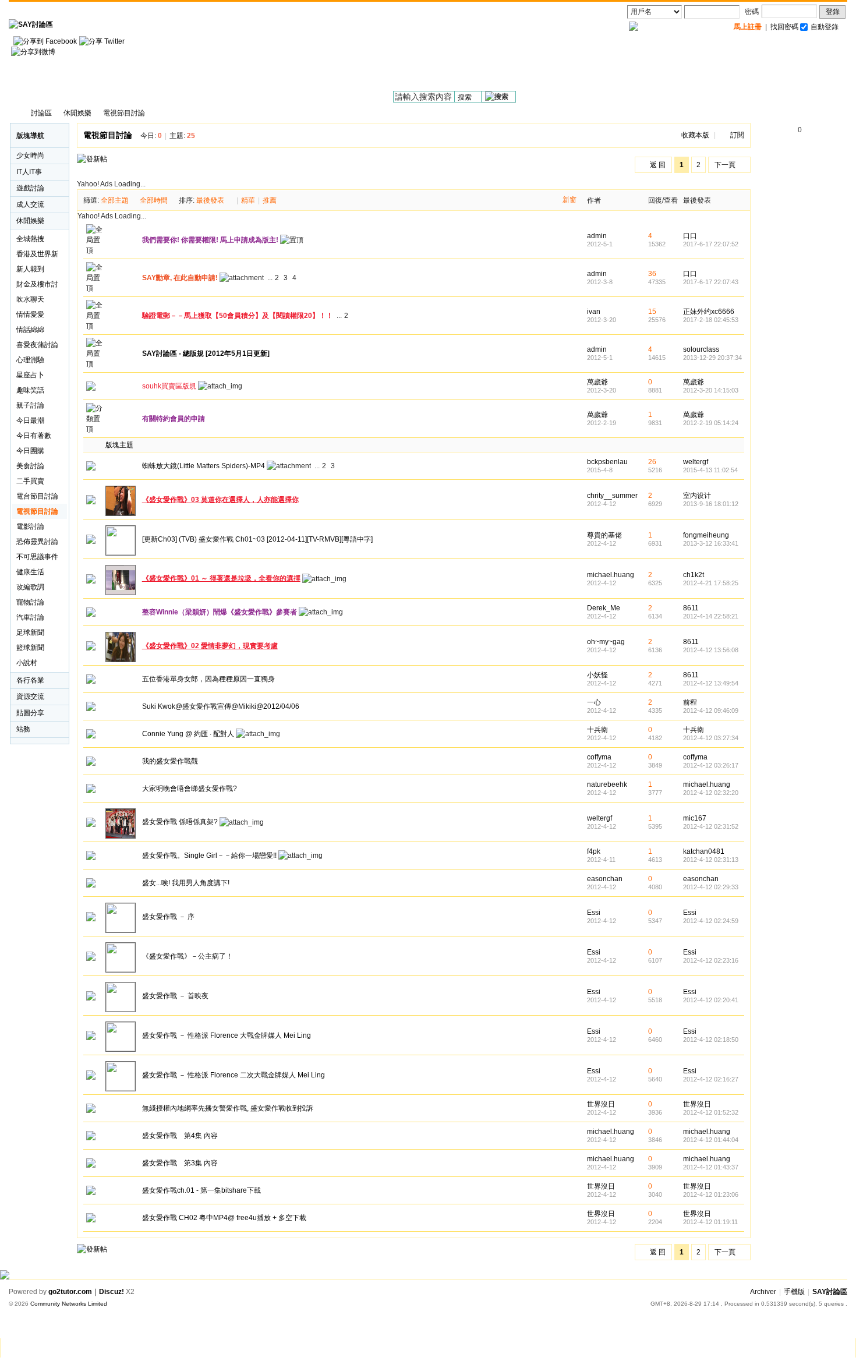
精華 (248, 200)
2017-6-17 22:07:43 (710, 281)
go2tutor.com (70, 1292)
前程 (690, 702)
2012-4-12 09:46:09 (710, 710)
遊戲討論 (30, 188)
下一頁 (724, 165)
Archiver (763, 1292)
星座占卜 (30, 375)
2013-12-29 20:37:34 (712, 357)
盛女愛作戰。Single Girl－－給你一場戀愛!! (209, 855)
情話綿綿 (30, 330)
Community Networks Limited (68, 1303)
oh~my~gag (606, 642)
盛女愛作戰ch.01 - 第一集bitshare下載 (201, 1190)
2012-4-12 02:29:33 (710, 886)
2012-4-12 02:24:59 (710, 920)
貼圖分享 (30, 713)
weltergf (695, 462)
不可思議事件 (37, 557)
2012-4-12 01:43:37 (710, 1167)
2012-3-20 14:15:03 (710, 390)
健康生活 (30, 572)
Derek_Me (603, 608)
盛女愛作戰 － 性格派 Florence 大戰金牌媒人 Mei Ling (226, 1035)
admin (597, 236)
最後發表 (210, 200)
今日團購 (30, 451)
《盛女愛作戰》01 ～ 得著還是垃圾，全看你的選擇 (221, 578)
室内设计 (697, 496)
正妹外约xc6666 (708, 311)
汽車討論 (30, 617)
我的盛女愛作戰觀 (170, 761)
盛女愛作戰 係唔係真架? (180, 822)
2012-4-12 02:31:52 (710, 826)
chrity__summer (612, 496)
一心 (594, 702)
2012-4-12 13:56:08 (710, 649)
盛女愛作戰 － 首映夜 (175, 996)
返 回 (658, 165)
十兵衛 (597, 730)
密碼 (752, 12)
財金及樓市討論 (37, 286)
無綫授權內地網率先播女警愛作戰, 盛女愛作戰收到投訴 (227, 1108)
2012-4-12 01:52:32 (710, 1112)
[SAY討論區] (31, 24)
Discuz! (111, 1292)
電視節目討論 (124, 113)
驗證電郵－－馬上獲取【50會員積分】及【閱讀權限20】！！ (237, 316)
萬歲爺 (597, 382)
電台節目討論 (37, 496)
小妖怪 (597, 675)
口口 (690, 236)
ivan (593, 311)
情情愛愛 (30, 314)
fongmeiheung (706, 535)
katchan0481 (703, 851)
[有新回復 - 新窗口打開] (90, 468)
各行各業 (30, 680)
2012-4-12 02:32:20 (710, 792)
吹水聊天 (30, 299)
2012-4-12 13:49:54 (710, 683)
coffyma (599, 757)
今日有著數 (33, 436)
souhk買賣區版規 (169, 386)
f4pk (593, 851)
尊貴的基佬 (604, 535)
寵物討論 (30, 602)
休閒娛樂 (77, 113)
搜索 (465, 97)
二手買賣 (30, 481)
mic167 (694, 818)
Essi (593, 913)
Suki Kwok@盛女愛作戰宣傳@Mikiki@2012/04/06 (220, 706)
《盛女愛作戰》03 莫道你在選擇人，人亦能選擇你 (220, 500)
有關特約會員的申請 (173, 419)
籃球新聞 (30, 648)
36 (652, 274)
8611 (691, 608)
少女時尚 (30, 155)
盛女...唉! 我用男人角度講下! (185, 883)
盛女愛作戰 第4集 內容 (180, 1136)
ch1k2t (693, 575)
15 (652, 311)
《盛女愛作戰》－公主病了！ (187, 956)
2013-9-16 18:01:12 (710, 503)
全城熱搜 (30, 239)
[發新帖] (92, 159)
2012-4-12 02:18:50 (710, 1039)
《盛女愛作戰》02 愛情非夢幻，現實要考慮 (210, 646)
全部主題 (115, 200)
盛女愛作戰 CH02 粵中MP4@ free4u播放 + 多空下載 (224, 1218)
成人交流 (30, 204)
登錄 (833, 12)
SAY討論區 (14, 113)
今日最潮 (30, 420)
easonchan (604, 879)
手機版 (794, 1292)
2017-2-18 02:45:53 (710, 319)
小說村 (26, 663)
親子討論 (30, 405)
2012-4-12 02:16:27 (710, 1079)
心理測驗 (30, 360)
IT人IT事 (29, 172)
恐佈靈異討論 (37, 542)
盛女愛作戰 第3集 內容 (180, 1163)
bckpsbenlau (607, 462)
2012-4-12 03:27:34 (710, 737)
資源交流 (30, 696)
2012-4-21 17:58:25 (710, 582)
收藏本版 (695, 135)
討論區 (41, 113)
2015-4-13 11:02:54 (710, 469)
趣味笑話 (30, 390)
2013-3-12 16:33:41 (710, 543)
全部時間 (154, 200)
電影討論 (30, 526)
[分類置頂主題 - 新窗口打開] (95, 429)
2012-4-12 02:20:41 (710, 999)
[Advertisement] (635, 64)
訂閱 (737, 135)
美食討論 (30, 466)
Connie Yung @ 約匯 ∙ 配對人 (188, 734)
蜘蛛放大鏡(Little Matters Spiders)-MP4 (203, 466)
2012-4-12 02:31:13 (710, 859)
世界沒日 (601, 1104)
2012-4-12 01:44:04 (710, 1139)
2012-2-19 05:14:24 (710, 422)
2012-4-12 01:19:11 (710, 1221)
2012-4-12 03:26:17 (710, 765)
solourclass (701, 349)
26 (652, 462)
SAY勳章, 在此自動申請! (180, 278)
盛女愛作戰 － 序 (168, 917)
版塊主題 (119, 445)
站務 (23, 729)
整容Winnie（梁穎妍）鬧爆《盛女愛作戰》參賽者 (219, 612)
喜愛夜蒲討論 (37, 345)
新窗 (569, 200)
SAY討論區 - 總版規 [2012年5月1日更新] (206, 353)
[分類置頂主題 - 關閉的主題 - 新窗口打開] (90, 388)
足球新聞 (30, 632)
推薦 (270, 200)
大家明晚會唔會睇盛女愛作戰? (189, 788)
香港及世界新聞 (37, 255)
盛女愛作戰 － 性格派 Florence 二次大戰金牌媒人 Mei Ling (233, 1075)
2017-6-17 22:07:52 (710, 244)
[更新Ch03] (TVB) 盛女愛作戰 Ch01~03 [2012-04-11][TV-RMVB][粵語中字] (257, 539)
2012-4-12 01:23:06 (710, 1194)
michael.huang (610, 575)
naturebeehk (607, 784)
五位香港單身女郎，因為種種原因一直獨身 (208, 679)
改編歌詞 (30, 587)
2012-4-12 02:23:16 (710, 960)
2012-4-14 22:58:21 (710, 616)
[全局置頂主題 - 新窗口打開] (95, 250)
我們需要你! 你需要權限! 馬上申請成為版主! (210, 240)
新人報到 (30, 269)
